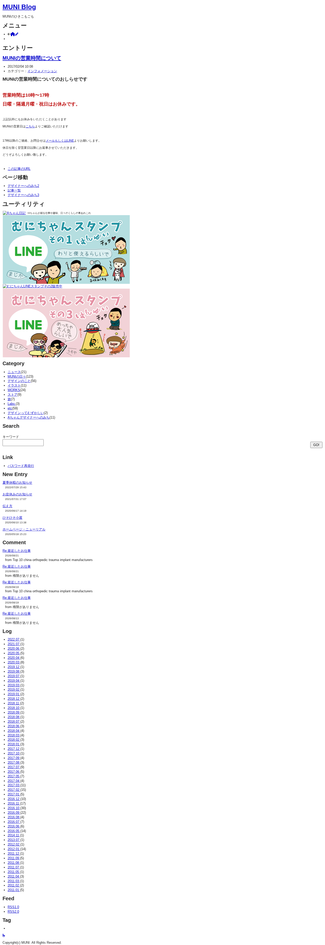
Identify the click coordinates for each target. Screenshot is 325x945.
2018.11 (14, 703)
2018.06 (14, 726)
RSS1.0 (13, 907)
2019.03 (14, 685)
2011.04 (14, 876)
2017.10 (14, 753)
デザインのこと (19, 381)
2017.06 (14, 772)
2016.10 (14, 808)
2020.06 (14, 649)
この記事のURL (19, 169)
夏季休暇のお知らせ (17, 482)
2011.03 (14, 881)
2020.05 (14, 653)
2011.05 (14, 872)
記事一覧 (14, 190)
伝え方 (7, 506)
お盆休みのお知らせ (17, 494)
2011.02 (14, 885)
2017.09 (14, 758)
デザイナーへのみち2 (23, 186)
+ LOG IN (15, 39)
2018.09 (14, 712)
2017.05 (14, 776)
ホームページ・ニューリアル (24, 529)
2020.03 (14, 662)
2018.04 (14, 731)
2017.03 (14, 785)
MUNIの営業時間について (32, 58)
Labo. (12, 404)
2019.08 (14, 671)
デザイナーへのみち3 (23, 195)
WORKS (14, 390)
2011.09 (14, 858)
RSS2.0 (13, 911)
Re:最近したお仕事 (17, 551)
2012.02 (14, 844)
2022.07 (14, 639)
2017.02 (14, 790)
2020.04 (14, 658)
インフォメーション (42, 71)
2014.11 (14, 835)
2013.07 (14, 840)
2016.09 (14, 813)
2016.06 (14, 826)
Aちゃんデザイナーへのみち (29, 417)
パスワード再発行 (21, 466)
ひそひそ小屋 (12, 518)
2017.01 (14, 794)
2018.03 (14, 735)
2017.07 (14, 767)
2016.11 (14, 803)
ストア (13, 394)
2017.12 (14, 749)
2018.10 (14, 708)
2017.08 (14, 762)
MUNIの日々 (17, 376)
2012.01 (14, 849)
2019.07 (14, 676)
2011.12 (14, 853)
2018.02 (14, 740)
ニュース (14, 372)
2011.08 (14, 863)
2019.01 (14, 694)
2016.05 (14, 831)
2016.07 (14, 822)
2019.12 (14, 667)
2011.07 (14, 867)
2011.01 (14, 890)
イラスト (14, 385)
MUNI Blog (19, 6)
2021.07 (14, 644)
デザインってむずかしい (26, 413)
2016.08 (14, 817)
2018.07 (14, 721)
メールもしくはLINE (60, 140)
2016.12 (14, 799)
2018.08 (14, 717)
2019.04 (14, 681)
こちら (30, 126)
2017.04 (14, 781)
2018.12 (14, 699)
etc (10, 408)
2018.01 (14, 744)
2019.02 (14, 689)
